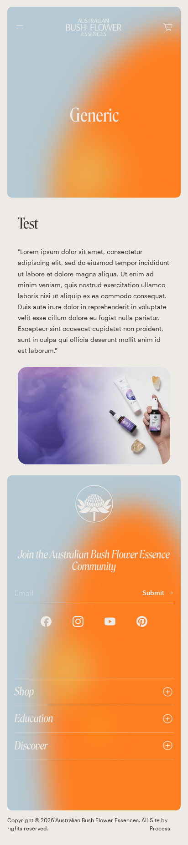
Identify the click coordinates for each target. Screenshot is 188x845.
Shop (24, 691)
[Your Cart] (167, 27)
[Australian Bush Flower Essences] (94, 27)
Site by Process (160, 824)
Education (34, 718)
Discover (31, 745)
